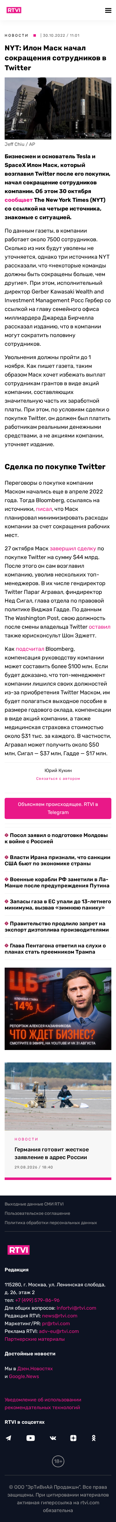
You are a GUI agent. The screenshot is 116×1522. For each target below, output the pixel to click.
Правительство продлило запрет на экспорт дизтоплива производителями (57, 926)
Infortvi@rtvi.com (76, 1308)
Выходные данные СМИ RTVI (34, 1204)
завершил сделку (73, 548)
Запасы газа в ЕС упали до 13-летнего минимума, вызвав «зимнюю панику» (58, 904)
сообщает (19, 200)
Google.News (24, 1376)
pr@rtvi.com (56, 1323)
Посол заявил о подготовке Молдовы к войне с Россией (56, 838)
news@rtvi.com (59, 1316)
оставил (99, 626)
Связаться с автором (58, 778)
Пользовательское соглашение (37, 1213)
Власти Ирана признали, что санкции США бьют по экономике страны (57, 860)
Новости (17, 35)
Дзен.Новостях (35, 1369)
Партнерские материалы (35, 1339)
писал (44, 509)
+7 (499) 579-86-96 (37, 1300)
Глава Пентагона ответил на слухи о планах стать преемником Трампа (55, 948)
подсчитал (30, 648)
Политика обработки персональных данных (51, 1222)
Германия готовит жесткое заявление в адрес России (52, 1153)
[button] (109, 10)
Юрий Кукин (58, 770)
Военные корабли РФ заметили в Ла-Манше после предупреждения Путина (57, 882)
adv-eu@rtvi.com (59, 1331)
